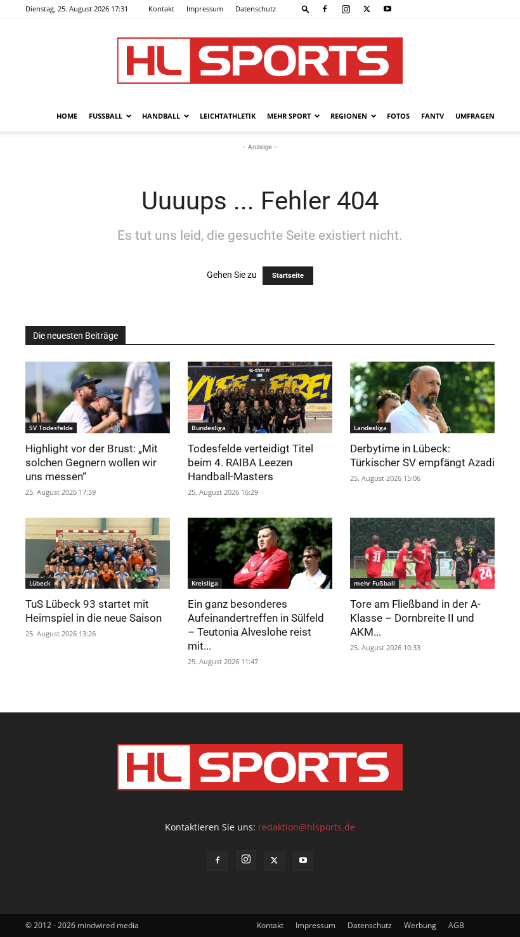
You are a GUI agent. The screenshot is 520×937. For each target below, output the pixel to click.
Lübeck (40, 583)
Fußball (105, 116)
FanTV (432, 116)
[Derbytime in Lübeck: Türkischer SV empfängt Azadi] (422, 397)
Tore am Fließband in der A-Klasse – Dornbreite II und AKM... (415, 618)
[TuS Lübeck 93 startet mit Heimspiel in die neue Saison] (97, 553)
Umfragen (475, 116)
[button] (305, 8)
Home (66, 116)
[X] (366, 9)
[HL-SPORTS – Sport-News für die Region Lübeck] (260, 60)
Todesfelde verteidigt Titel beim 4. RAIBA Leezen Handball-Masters (250, 462)
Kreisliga (205, 583)
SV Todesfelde (51, 427)
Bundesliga (209, 427)
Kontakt (161, 8)
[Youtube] (387, 9)
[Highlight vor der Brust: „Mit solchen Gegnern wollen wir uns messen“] (97, 397)
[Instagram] (345, 9)
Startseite (288, 276)
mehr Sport (289, 116)
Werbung (420, 925)
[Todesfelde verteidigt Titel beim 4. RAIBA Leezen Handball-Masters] (260, 397)
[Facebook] (324, 9)
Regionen (348, 116)
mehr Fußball (374, 583)
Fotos (398, 116)
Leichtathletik (228, 116)
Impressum (204, 8)
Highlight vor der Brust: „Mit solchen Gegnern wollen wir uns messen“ (91, 462)
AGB (456, 925)
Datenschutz (255, 8)
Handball (161, 116)
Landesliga (370, 427)
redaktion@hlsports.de (306, 827)
